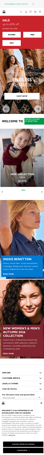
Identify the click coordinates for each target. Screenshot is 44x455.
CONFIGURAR (22, 450)
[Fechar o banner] (41, 403)
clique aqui (11, 435)
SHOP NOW (22, 96)
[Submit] (39, 397)
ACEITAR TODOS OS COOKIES (23, 444)
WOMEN (11, 35)
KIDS (12, 43)
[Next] (33, 4)
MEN (32, 35)
